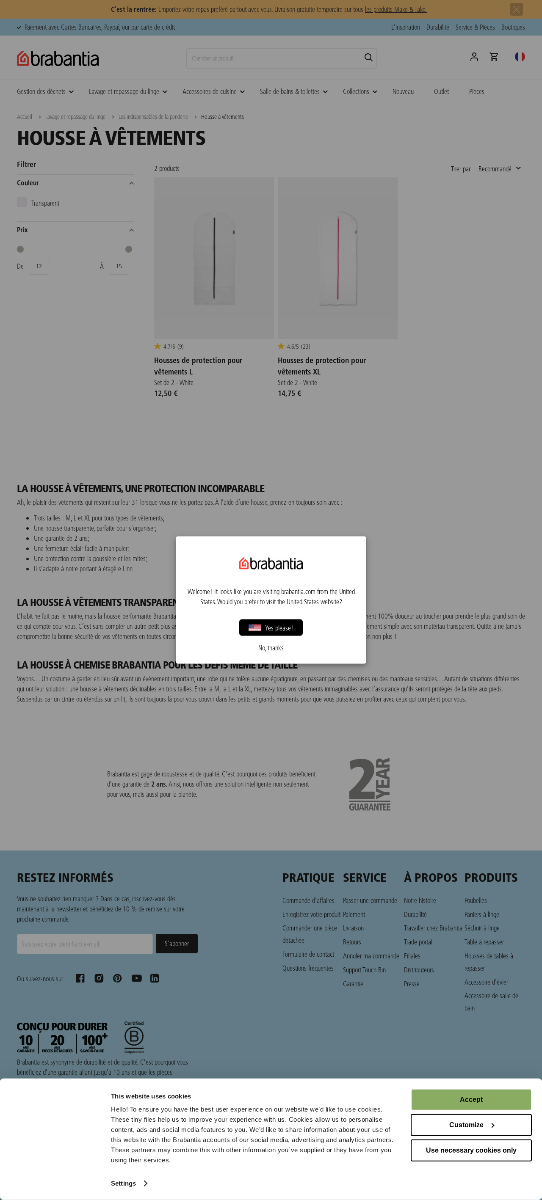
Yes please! (279, 627)
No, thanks (271, 647)
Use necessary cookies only (471, 1150)
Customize (466, 1124)
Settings (123, 1183)
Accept (471, 1099)
